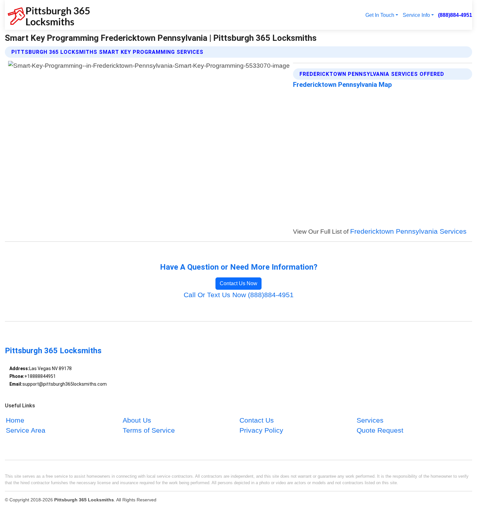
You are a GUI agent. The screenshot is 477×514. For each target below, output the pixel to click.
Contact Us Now (238, 283)
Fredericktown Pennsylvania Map (342, 84)
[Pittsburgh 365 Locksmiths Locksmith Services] (48, 15)
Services (370, 420)
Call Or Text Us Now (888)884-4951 (239, 294)
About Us (137, 420)
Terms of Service (149, 430)
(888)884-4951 (455, 15)
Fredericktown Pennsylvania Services (408, 231)
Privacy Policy (261, 430)
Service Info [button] (416, 15)
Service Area (25, 430)
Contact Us (256, 420)
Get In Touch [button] (379, 15)
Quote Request (380, 430)
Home (15, 420)
